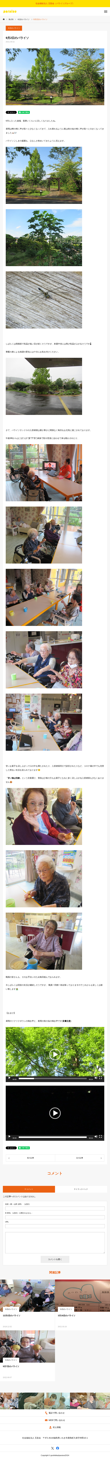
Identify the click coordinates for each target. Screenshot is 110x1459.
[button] (55, 1054)
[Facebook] (57, 1448)
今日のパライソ (14, 28)
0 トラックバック (81, 1189)
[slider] (53, 1078)
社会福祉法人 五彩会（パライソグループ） (55, 3)
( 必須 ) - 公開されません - (18, 1213)
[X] (52, 1448)
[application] (55, 1054)
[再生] (9, 1077)
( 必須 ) (17, 1204)
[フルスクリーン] (100, 1077)
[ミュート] (96, 1077)
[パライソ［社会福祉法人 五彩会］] (10, 11)
